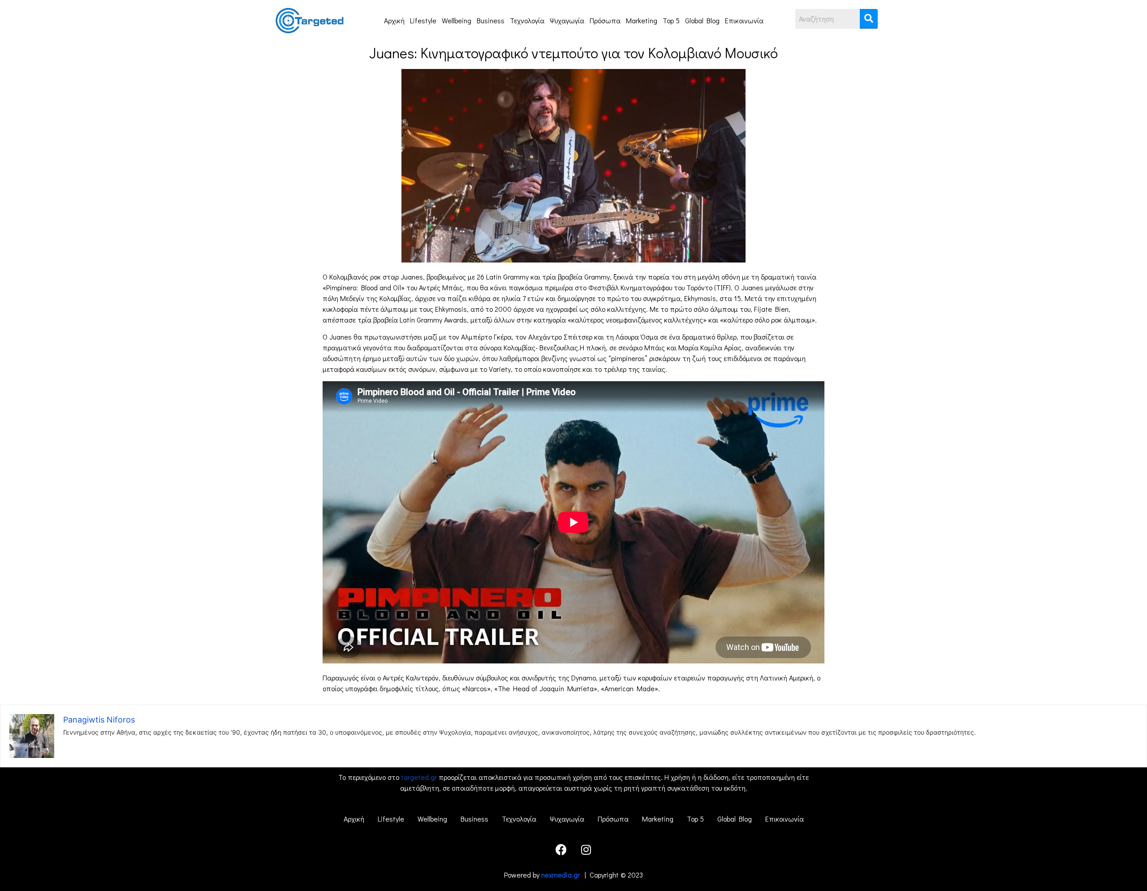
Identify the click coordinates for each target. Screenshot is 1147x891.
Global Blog (702, 20)
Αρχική (394, 20)
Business (491, 20)
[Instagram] (586, 849)
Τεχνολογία (527, 20)
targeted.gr (419, 777)
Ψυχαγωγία (567, 20)
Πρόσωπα (605, 20)
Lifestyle (423, 20)
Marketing (641, 20)
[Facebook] (561, 849)
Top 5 (671, 20)
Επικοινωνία (744, 20)
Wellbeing (456, 20)
